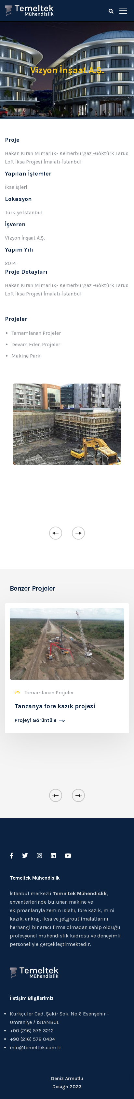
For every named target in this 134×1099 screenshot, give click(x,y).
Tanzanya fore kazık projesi (55, 706)
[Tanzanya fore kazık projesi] (67, 643)
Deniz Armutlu (67, 1078)
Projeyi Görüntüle (36, 720)
